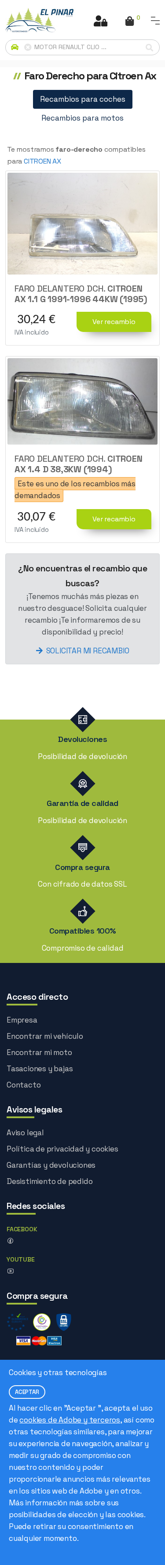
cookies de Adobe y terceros (69, 1420)
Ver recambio (114, 321)
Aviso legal (25, 1132)
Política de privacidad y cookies (62, 1149)
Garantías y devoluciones (51, 1165)
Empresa (22, 1020)
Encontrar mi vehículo (45, 1036)
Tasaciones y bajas (40, 1068)
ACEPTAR (27, 1392)
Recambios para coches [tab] (82, 99)
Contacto (23, 1085)
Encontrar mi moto (39, 1052)
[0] (129, 22)
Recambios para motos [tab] (82, 118)
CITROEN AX (42, 161)
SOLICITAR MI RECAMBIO (87, 651)
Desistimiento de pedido (49, 1181)
